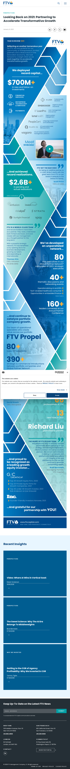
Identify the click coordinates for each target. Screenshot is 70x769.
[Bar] (65, 3)
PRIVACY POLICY (48, 383)
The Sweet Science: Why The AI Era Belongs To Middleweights (25, 623)
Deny (34, 395)
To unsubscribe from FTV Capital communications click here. (19, 715)
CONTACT (7, 749)
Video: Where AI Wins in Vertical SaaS (26, 577)
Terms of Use (36, 766)
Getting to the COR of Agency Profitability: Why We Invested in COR (26, 670)
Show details (61, 390)
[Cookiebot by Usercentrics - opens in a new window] (56, 372)
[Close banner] (67, 372)
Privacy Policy (48, 766)
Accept (57, 395)
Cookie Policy (61, 766)
